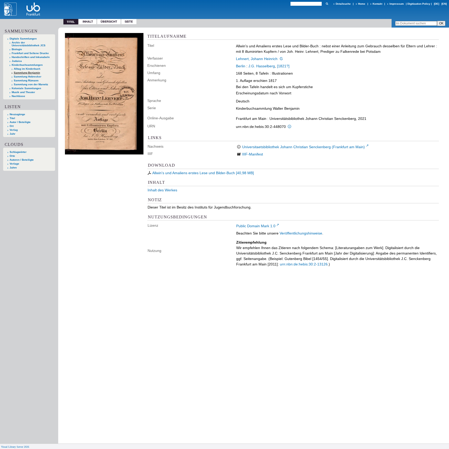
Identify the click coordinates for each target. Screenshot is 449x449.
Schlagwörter (18, 152)
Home (361, 3)
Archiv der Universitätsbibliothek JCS (28, 44)
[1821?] (283, 66)
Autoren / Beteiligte (22, 159)
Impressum (396, 3)
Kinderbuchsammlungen (27, 64)
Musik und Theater (23, 92)
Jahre (13, 167)
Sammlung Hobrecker (27, 76)
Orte (12, 155)
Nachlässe (18, 96)
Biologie (17, 49)
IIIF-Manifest (252, 154)
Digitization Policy (418, 3)
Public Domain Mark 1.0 (255, 226)
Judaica (17, 61)
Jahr (12, 133)
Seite (129, 21)
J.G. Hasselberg (261, 66)
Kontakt (377, 3)
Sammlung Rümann (26, 80)
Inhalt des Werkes (162, 190)
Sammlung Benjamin (27, 72)
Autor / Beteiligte (20, 122)
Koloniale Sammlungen (26, 88)
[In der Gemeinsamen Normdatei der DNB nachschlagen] (281, 59)
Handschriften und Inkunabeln (31, 57)
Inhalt (88, 21)
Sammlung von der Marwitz (31, 84)
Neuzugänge (17, 114)
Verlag (14, 129)
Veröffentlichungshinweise (301, 233)
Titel (12, 118)
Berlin (240, 66)
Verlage (14, 163)
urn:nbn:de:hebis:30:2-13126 (304, 264)
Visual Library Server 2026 (15, 446)
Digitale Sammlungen (23, 38)
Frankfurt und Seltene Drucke (30, 53)
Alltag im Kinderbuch (27, 68)
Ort (12, 126)
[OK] (326, 4)
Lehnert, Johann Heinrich (257, 59)
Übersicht (109, 21)
